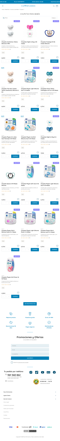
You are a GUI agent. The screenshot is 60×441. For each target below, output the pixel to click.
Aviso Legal (6, 402)
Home (3, 9)
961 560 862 (14, 374)
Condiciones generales (9, 405)
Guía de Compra (8, 399)
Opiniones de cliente (45, 383)
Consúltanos (10, 381)
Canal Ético (6, 412)
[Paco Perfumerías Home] (28, 6)
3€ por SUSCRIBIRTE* (15, 1)
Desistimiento (7, 418)
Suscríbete (30, 358)
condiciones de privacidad (23, 362)
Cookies (5, 415)
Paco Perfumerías (8, 392)
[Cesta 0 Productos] (57, 6)
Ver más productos (30, 303)
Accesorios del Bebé (14, 9)
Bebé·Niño (7, 9)
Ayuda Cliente (7, 395)
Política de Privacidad (8, 408)
